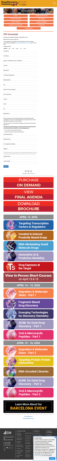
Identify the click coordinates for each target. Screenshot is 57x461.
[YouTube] (28, 171)
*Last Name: (6, 55)
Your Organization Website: (9, 144)
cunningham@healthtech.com (23, 42)
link (8, 124)
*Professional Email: (7, 134)
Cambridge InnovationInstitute (49, 436)
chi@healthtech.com (8, 445)
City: (4, 84)
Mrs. (17, 48)
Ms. (13, 48)
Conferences (37, 433)
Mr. (9, 48)
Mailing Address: (7, 79)
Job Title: (5, 65)
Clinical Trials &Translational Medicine (20, 452)
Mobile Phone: (6, 113)
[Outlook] (26, 171)
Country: (5, 99)
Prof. (25, 48)
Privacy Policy (37, 455)
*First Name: (6, 51)
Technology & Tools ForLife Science (28, 447)
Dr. (21, 48)
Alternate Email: (6, 139)
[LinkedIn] (31, 171)
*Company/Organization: (9, 75)
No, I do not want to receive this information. (14, 131)
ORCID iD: (5, 148)
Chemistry (19, 448)
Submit (6, 166)
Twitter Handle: (6, 161)
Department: (6, 70)
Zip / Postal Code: (7, 94)
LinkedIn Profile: (6, 156)
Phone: (5, 103)
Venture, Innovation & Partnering (28, 455)
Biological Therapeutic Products (19, 434)
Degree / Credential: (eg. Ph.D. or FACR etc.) (12, 60)
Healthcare (27, 440)
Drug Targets (28, 438)
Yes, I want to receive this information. (13, 130)
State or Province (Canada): (9, 89)
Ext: (4, 108)
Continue (52, 458)
